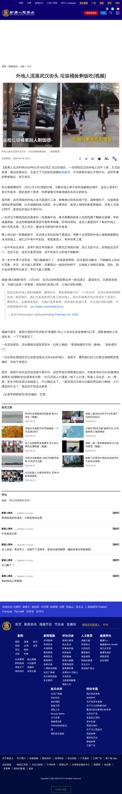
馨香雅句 (85, 652)
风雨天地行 (92, 725)
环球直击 (48, 644)
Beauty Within (58, 713)
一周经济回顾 (50, 668)
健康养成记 (105, 652)
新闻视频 (49, 635)
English (102, 607)
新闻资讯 (13, 66)
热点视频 (31, 659)
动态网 (107, 764)
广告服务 (84, 758)
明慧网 (97, 764)
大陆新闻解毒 (69, 680)
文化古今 (85, 664)
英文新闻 (84, 3)
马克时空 (66, 676)
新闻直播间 (91, 13)
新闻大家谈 (67, 640)
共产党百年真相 (94, 701)
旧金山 (70, 607)
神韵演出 (19, 671)
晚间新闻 (48, 652)
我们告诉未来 (93, 693)
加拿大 (26, 607)
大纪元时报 (37, 764)
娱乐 (35, 641)
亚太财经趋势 (50, 676)
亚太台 (79, 607)
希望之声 (63, 764)
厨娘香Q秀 (56, 721)
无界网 (6, 768)
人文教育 (87, 635)
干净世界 (51, 764)
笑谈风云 (85, 644)
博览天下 (19, 667)
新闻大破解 (67, 660)
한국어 (40, 611)
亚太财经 (48, 680)
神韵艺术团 (22, 764)
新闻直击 (48, 656)
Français (7, 611)
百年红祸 (90, 721)
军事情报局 (67, 664)
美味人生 (55, 709)
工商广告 (90, 745)
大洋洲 (44, 607)
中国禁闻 (48, 648)
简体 (55, 3)
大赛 (29, 3)
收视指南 (33, 758)
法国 (61, 607)
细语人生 (66, 684)
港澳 (26, 641)
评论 (17, 649)
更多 (31, 768)
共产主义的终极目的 (96, 705)
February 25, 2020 (66, 314)
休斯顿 (54, 607)
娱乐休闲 (56, 688)
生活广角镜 (56, 693)
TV (104, 13)
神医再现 (104, 656)
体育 (35, 645)
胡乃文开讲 (105, 648)
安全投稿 (72, 758)
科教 (26, 653)
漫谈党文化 (92, 737)
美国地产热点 (88, 668)
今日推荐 (31, 663)
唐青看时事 (67, 668)
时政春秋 (66, 652)
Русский (19, 611)
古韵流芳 (85, 648)
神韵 (21, 3)
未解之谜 (85, 640)
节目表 (59, 624)
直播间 (71, 624)
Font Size (106, 158)
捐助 (102, 3)
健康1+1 (104, 640)
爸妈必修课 (86, 660)
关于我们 (21, 758)
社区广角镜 (49, 672)
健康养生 (105, 635)
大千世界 (55, 717)
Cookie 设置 (61, 789)
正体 (49, 3)
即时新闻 (19, 663)
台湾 (26, 645)
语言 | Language (68, 3)
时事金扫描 (67, 648)
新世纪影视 (19, 768)
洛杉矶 (35, 607)
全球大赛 (31, 671)
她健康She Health (109, 644)
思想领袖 (66, 656)
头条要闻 (19, 659)
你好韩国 (55, 701)
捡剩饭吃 (64, 172)
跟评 (116, 513)
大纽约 (17, 607)
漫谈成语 (85, 656)
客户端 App (111, 758)
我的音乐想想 (57, 733)
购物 (117, 3)
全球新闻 (48, 640)
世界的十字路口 (70, 672)
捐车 (110, 3)
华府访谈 (48, 664)
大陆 (22, 66)
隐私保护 (46, 758)
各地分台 (39, 3)
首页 (4, 66)
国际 (17, 641)
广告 (94, 3)
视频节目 (45, 624)
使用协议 (59, 758)
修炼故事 (90, 741)
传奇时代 (90, 697)
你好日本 (55, 697)
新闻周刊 (48, 660)
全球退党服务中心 (81, 764)
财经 (26, 649)
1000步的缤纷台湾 (59, 727)
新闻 (20, 635)
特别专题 (92, 688)
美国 (17, 645)
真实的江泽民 (93, 717)
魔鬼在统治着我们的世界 (98, 709)
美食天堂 (55, 705)
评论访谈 (68, 635)
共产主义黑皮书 (94, 729)
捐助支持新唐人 (91, 624)
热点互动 (66, 644)
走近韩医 (104, 660)
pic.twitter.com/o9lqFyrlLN (47, 306)
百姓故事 (90, 733)
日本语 (30, 611)
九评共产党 (92, 713)
